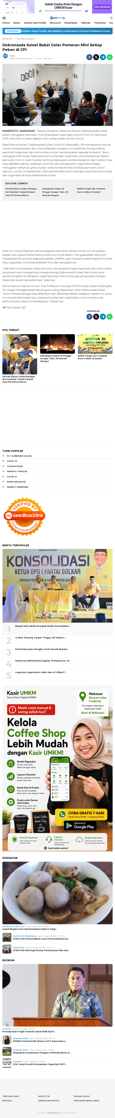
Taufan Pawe (15, 466)
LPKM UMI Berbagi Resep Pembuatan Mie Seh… (41, 950)
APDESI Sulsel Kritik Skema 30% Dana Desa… (40, 1041)
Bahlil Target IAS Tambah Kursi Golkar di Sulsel (92, 357)
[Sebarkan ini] (89, 57)
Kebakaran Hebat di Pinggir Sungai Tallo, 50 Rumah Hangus (55, 191)
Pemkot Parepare (17, 487)
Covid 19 (12, 476)
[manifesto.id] (57, 17)
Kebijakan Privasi (48, 1100)
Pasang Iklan (82, 1096)
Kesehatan (8, 926)
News (25, 1038)
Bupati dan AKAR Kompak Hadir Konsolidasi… (42, 626)
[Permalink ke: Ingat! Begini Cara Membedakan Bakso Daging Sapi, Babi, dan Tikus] (57, 893)
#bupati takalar (17, 471)
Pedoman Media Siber (86, 1100)
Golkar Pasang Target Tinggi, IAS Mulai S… (40, 637)
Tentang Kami (10, 1096)
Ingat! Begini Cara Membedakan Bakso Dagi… (29, 929)
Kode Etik (44, 1096)
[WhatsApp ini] (110, 57)
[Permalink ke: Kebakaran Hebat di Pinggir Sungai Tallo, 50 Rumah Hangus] (57, 344)
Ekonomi (6, 1029)
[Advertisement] (57, 225)
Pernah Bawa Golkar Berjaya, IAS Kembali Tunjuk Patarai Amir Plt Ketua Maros (21, 191)
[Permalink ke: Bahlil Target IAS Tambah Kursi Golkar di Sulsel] (95, 344)
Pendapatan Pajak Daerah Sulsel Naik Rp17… (29, 1031)
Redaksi (7, 1100)
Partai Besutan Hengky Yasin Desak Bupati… (42, 649)
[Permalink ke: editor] (6, 57)
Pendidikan (30, 936)
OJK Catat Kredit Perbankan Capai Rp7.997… (39, 1064)
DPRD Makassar (16, 482)
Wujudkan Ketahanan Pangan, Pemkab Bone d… (42, 1052)
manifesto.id (53, 1113)
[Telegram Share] (103, 57)
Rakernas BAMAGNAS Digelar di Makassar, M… (43, 660)
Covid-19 (12, 461)
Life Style (19, 926)
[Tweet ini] (96, 57)
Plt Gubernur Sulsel (19, 456)
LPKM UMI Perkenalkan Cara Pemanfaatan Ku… (41, 938)
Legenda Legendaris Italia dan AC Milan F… (41, 672)
